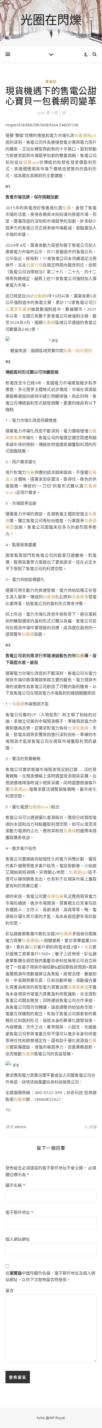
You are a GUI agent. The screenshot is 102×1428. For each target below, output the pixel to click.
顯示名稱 (15, 1185)
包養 (67, 207)
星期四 (51, 81)
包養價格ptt (85, 135)
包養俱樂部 (78, 987)
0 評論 (91, 1127)
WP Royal (57, 1417)
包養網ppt (19, 789)
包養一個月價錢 (77, 350)
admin (20, 1126)
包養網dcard (39, 806)
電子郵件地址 (19, 1212)
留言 (9, 1290)
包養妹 (69, 830)
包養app (31, 162)
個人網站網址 (17, 1239)
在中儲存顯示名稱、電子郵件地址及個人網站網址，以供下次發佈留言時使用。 (50, 1276)
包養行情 (34, 265)
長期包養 (55, 896)
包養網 (39, 295)
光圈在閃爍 (51, 20)
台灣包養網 (78, 728)
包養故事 (80, 596)
